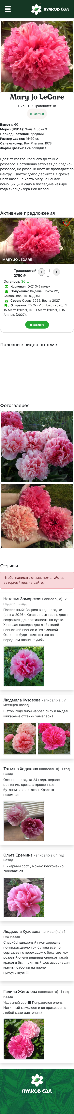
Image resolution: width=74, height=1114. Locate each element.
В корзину (37, 324)
